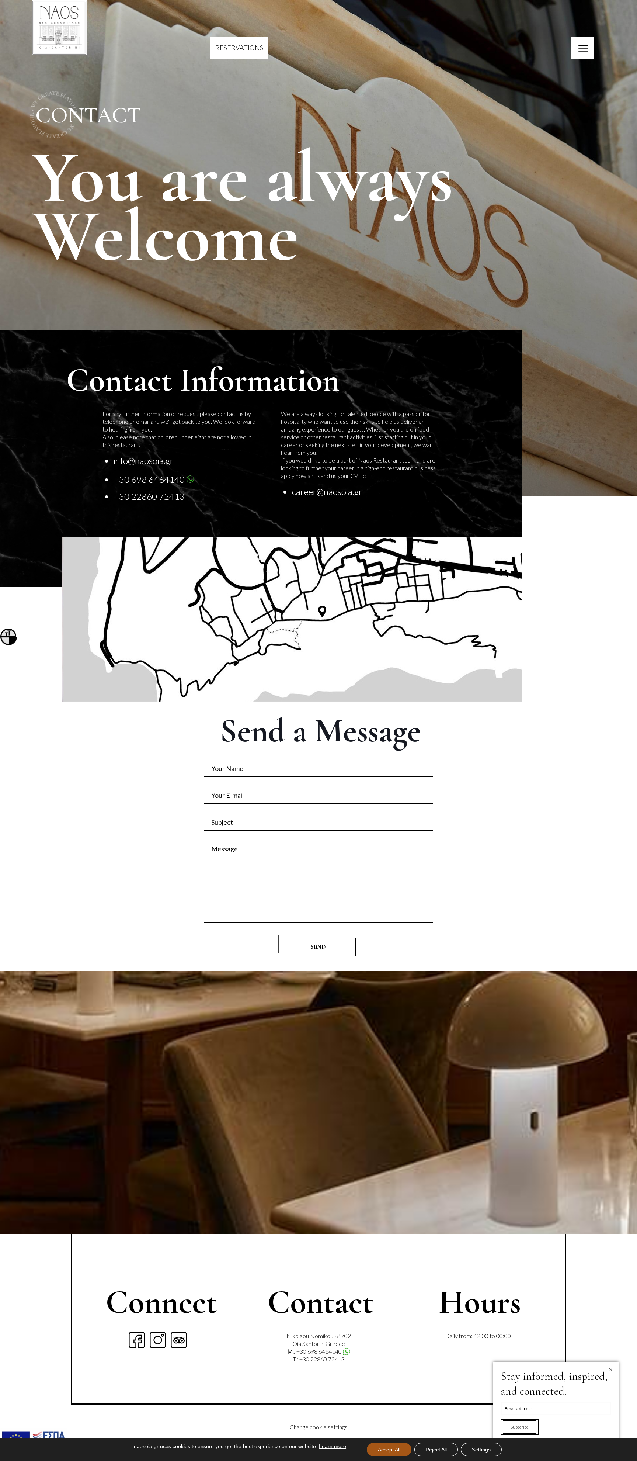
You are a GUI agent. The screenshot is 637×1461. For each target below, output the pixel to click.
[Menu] (582, 48)
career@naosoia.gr (327, 491)
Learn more (332, 1446)
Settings (481, 1450)
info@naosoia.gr (144, 460)
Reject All (436, 1450)
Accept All (389, 1450)
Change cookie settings (318, 1426)
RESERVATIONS (239, 48)
